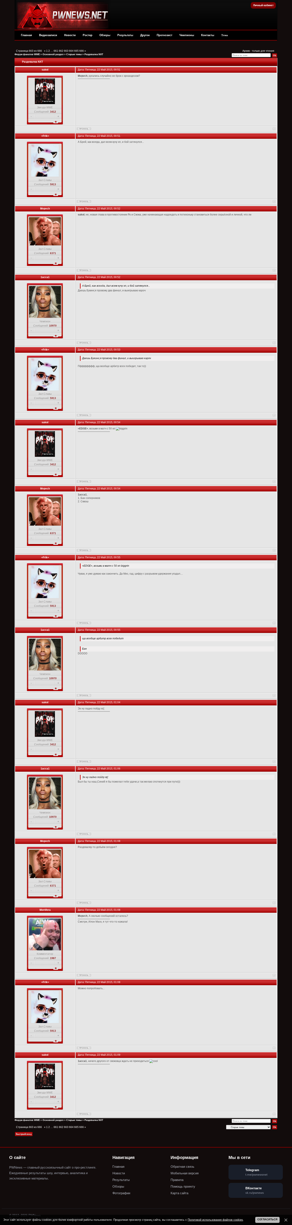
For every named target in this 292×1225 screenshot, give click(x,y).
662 (61, 50)
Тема (224, 35)
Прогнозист (164, 35)
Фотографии (121, 1193)
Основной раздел (53, 54)
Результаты (125, 35)
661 (56, 50)
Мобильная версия (185, 1173)
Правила (177, 1180)
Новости (70, 35)
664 (71, 50)
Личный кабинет (263, 5)
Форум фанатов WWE (27, 54)
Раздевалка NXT (93, 54)
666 (81, 50)
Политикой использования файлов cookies (215, 1219)
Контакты (207, 35)
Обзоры (104, 35)
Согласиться (267, 1219)
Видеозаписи (48, 35)
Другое (145, 35)
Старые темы (74, 54)
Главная (26, 35)
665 (76, 50)
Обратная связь (182, 1166)
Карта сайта (179, 1193)
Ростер (87, 35)
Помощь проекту (183, 1186)
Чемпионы (186, 35)
